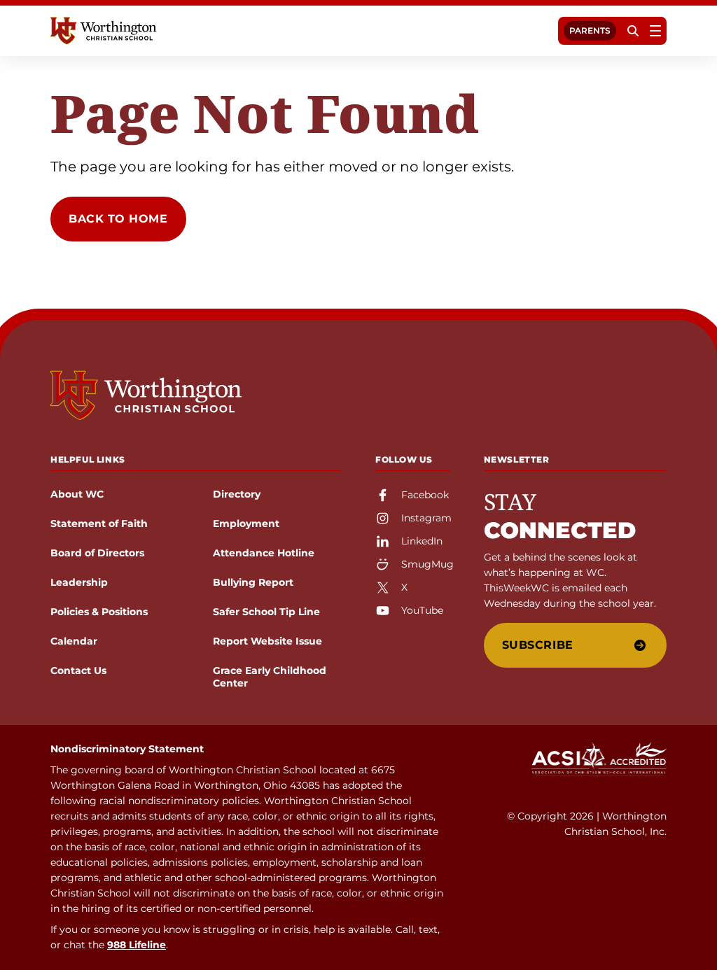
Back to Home (118, 218)
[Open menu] (655, 31)
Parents (590, 30)
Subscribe (537, 645)
